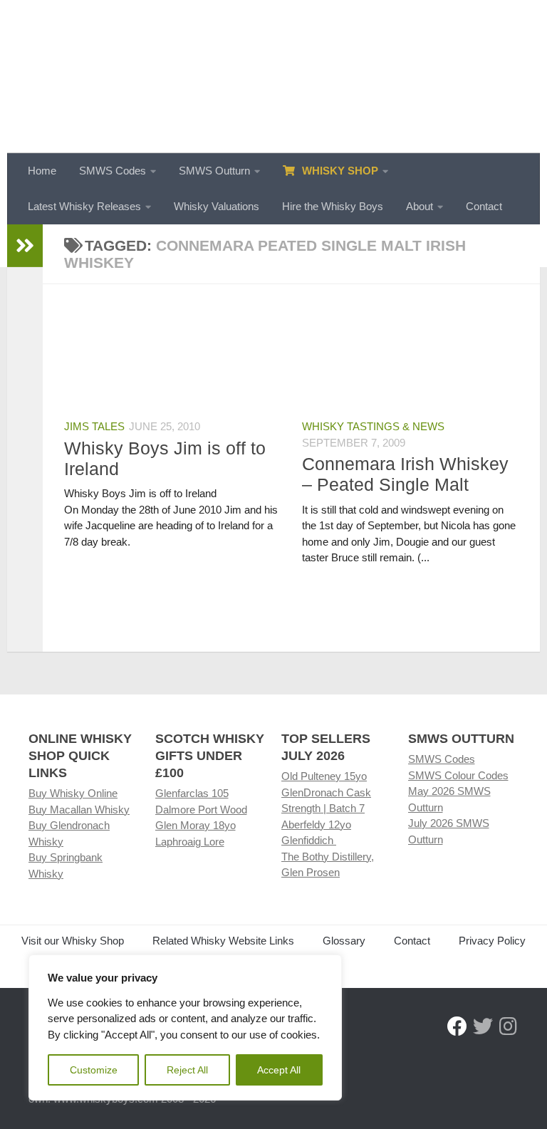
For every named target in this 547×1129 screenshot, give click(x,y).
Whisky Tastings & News (373, 426)
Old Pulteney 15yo (324, 776)
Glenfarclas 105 (192, 793)
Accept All (279, 1070)
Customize (94, 1070)
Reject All (187, 1070)
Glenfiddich (308, 840)
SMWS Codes (112, 171)
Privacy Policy (492, 941)
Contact (484, 206)
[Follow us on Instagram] (509, 1026)
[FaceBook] (457, 1026)
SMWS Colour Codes (458, 775)
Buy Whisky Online (73, 793)
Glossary (344, 941)
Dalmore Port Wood (201, 809)
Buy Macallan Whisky (79, 809)
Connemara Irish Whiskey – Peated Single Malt (405, 474)
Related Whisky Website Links (223, 941)
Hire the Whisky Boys (332, 206)
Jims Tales (94, 426)
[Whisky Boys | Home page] (273, 76)
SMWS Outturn (214, 171)
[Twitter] (483, 1026)
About (419, 206)
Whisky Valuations (216, 206)
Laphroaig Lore (189, 842)
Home (42, 171)
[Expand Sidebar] (25, 245)
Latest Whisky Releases (84, 206)
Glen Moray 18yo (195, 825)
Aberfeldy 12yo (316, 824)
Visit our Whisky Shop (72, 941)
